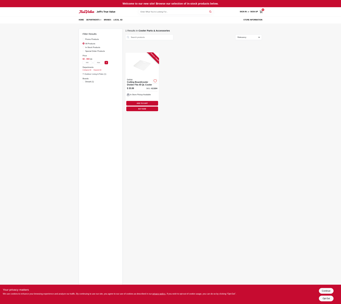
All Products (90, 43)
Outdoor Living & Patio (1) (95, 74)
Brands (107, 20)
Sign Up (254, 12)
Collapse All (87, 70)
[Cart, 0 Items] (261, 11)
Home (81, 20)
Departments (93, 20)
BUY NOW (142, 109)
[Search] (210, 11)
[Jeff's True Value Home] (87, 11)
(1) (89, 82)
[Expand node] (83, 73)
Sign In (243, 12)
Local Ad (118, 20)
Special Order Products (95, 51)
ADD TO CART (142, 103)
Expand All (97, 70)
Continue (326, 291)
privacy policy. (159, 294)
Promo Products (92, 39)
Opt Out (326, 298)
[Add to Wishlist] (155, 81)
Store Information (252, 20)
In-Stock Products (92, 47)
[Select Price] (106, 62)
